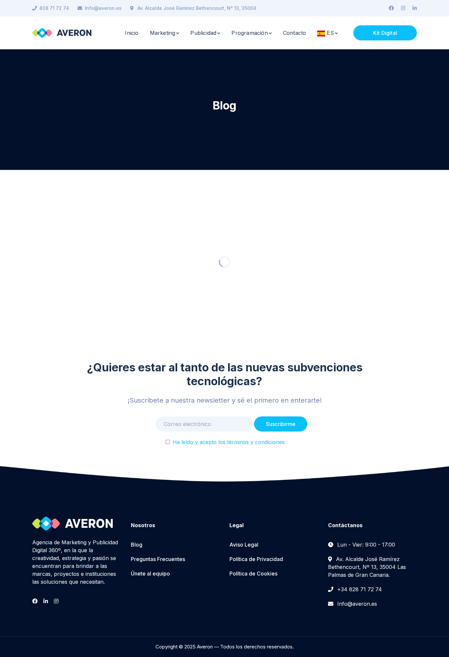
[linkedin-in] (45, 601)
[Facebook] (391, 8)
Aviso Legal (243, 544)
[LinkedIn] (415, 8)
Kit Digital (385, 33)
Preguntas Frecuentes (158, 559)
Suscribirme (280, 424)
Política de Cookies (253, 573)
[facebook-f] (34, 601)
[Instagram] (403, 8)
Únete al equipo (150, 573)
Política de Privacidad (256, 559)
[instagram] (56, 601)
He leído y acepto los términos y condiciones (229, 442)
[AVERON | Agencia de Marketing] (61, 32)
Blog (136, 544)
